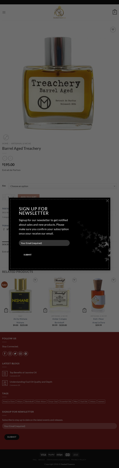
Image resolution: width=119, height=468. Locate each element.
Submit (28, 254)
